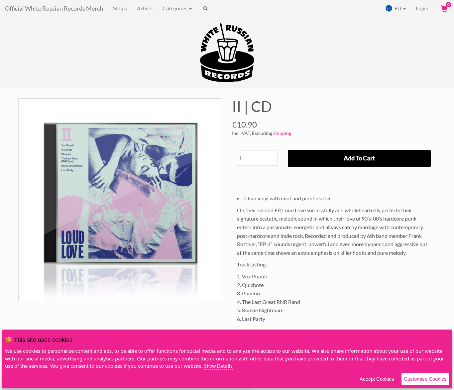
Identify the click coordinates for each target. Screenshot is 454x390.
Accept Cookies (377, 379)
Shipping (282, 133)
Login (422, 8)
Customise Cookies (425, 379)
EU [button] (398, 8)
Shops (120, 8)
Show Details (218, 366)
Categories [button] (175, 8)
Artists (145, 8)
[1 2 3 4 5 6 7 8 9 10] (257, 156)
